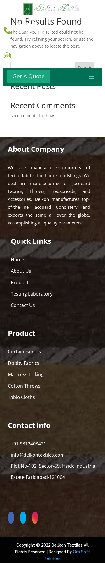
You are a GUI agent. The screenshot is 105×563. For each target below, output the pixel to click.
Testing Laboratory (31, 294)
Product (20, 282)
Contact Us (23, 305)
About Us (21, 271)
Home (17, 259)
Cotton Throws (24, 386)
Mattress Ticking (26, 374)
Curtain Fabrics (24, 351)
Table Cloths (21, 397)
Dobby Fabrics (23, 363)
